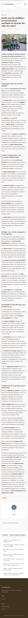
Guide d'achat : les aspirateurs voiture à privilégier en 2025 (12, 540)
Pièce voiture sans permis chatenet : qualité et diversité (13, 550)
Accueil (3, 10)
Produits (8, 10)
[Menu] (25, 4)
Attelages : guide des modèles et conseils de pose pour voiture (13, 569)
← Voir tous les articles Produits (9, 523)
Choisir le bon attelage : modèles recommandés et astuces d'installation (13, 545)
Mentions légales (5, 606)
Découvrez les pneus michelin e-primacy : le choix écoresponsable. (13, 555)
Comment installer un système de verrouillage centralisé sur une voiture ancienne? (13, 574)
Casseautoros (7, 4)
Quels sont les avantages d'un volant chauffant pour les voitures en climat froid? (13, 564)
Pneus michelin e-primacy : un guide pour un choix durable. (13, 559)
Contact (3, 609)
